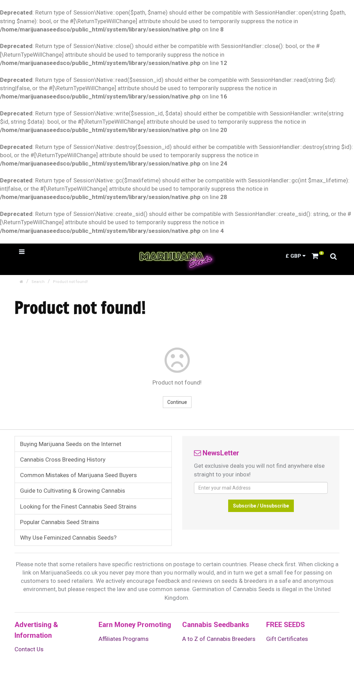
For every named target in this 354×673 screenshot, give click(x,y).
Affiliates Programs (124, 638)
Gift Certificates (287, 638)
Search (38, 281)
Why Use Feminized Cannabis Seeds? (68, 537)
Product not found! (70, 281)
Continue (177, 402)
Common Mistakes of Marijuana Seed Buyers (78, 475)
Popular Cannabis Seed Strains (59, 522)
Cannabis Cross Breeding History (62, 459)
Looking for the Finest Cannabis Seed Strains (78, 506)
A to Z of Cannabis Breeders (218, 638)
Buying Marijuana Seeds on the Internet (70, 443)
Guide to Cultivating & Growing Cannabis (72, 490)
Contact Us (29, 649)
